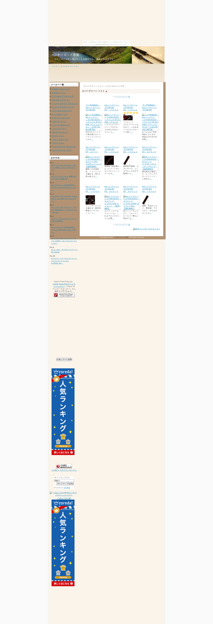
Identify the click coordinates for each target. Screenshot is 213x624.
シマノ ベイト (58, 143)
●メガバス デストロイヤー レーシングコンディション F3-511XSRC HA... (64, 261)
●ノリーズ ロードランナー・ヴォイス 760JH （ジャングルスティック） (64, 167)
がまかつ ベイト (59, 93)
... (92, 139)
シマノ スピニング (60, 139)
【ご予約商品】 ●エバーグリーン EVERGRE (93, 107)
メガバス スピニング (61, 118)
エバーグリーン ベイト (70, 66)
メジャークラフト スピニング (65, 104)
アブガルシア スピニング (63, 96)
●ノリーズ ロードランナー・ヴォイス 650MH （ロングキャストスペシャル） (64, 241)
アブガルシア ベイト (61, 100)
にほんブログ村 (64, 498)
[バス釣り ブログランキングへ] (64, 468)
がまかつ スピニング (61, 89)
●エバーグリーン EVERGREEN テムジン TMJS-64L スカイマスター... (63, 229)
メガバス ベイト (59, 121)
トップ (55, 66)
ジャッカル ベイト (60, 114)
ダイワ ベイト (58, 136)
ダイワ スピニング (60, 132)
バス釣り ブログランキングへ (64, 470)
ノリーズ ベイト (59, 129)
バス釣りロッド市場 (65, 54)
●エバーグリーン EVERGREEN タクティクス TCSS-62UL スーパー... (63, 187)
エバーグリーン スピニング (64, 147)
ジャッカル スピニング (62, 111)
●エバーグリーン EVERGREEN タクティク (149, 149)
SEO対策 (67, 487)
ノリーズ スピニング (61, 125)
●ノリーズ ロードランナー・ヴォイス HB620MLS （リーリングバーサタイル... (64, 210)
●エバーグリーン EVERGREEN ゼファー (93, 149)
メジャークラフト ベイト (63, 107)
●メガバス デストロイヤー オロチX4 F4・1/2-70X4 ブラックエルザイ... (64, 198)
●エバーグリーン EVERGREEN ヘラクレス (111, 107)
